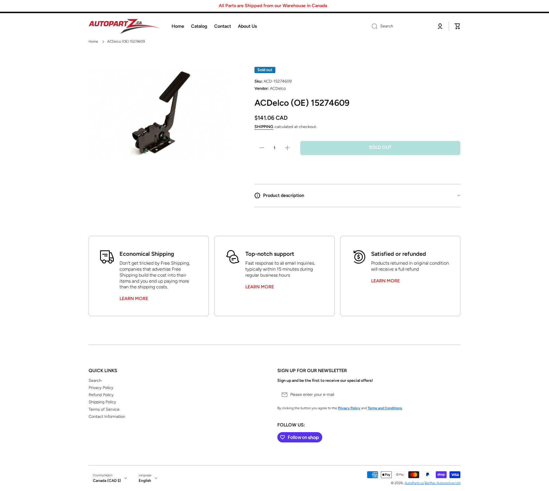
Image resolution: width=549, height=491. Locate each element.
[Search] (372, 26)
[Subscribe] (453, 395)
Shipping (263, 126)
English (145, 480)
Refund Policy (101, 394)
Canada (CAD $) (107, 480)
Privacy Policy (101, 387)
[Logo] (124, 26)
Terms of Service (104, 409)
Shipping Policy (102, 402)
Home (93, 41)
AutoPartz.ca (414, 483)
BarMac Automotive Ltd (442, 483)
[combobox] (399, 26)
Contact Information (107, 416)
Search (95, 380)
